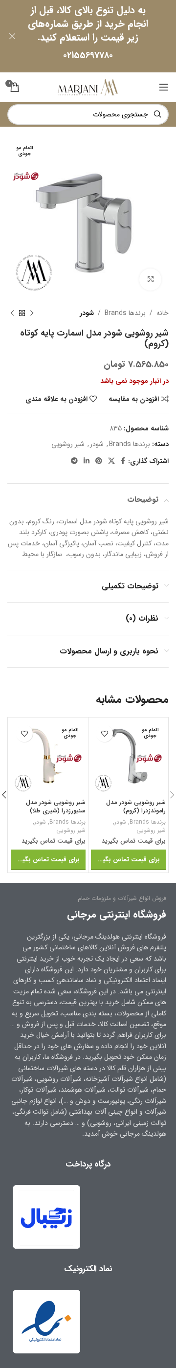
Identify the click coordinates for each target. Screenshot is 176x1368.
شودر (87, 313)
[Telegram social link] (74, 461)
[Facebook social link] (123, 461)
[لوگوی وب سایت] (88, 86)
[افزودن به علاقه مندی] (104, 733)
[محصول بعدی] (12, 313)
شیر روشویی (68, 444)
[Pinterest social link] (98, 461)
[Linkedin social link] (86, 461)
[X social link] (111, 461)
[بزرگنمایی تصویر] (150, 280)
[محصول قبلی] (32, 313)
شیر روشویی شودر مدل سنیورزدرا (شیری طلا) (56, 807)
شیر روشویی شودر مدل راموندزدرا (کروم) (136, 807)
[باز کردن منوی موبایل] (164, 87)
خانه (162, 313)
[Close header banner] (12, 36)
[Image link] (46, 1321)
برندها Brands (125, 313)
